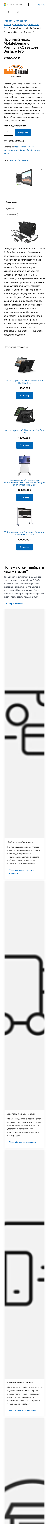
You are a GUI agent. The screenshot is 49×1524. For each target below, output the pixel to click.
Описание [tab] (11, 202)
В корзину (23, 132)
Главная (8, 21)
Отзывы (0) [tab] (12, 214)
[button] (41, 170)
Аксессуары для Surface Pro (17, 150)
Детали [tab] (10, 208)
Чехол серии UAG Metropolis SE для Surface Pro (24, 381)
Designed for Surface (24, 147)
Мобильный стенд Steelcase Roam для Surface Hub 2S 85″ (24, 533)
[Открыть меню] (27, 4)
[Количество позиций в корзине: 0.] (18, 12)
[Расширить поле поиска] (9, 12)
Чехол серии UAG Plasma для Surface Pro (24, 431)
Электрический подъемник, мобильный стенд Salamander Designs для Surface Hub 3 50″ (24, 482)
